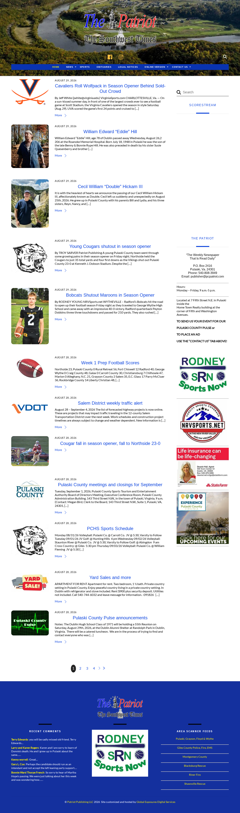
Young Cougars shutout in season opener (110, 246)
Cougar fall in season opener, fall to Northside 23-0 (110, 443)
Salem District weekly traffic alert (110, 403)
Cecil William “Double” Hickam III (110, 186)
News (69, 67)
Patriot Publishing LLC (80, 801)
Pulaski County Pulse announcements (110, 617)
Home (55, 67)
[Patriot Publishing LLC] (120, 40)
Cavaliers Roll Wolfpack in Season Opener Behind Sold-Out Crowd (110, 88)
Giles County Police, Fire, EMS (194, 747)
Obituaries (104, 67)
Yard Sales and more (110, 577)
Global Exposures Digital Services (155, 801)
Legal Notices (128, 67)
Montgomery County (195, 756)
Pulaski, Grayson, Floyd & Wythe (195, 738)
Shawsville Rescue (194, 783)
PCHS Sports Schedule (110, 528)
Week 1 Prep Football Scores (110, 362)
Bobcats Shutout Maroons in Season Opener (110, 295)
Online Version (155, 67)
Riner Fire (195, 774)
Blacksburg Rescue (195, 765)
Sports (85, 67)
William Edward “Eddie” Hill (110, 131)
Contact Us (180, 67)
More (58, 115)
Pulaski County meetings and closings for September (110, 484)
